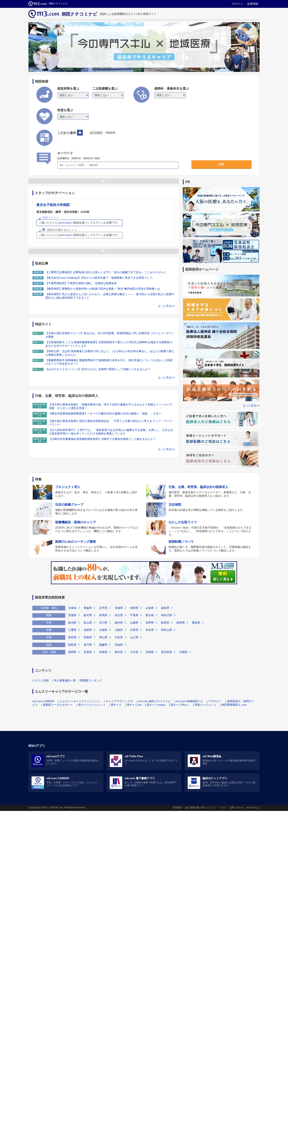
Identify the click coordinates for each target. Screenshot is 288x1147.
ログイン (237, 3)
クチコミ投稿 (40, 680)
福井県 (119, 622)
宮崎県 (150, 652)
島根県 (88, 637)
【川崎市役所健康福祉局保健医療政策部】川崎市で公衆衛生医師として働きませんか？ (102, 439)
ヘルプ (222, 807)
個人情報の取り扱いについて (200, 807)
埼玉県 (119, 615)
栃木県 (88, 615)
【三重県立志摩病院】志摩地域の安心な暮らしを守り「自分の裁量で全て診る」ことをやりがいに (105, 272)
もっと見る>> (166, 305)
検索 (221, 164)
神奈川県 (166, 615)
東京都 (150, 615)
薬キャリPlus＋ (179, 704)
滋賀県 (88, 629)
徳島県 (72, 644)
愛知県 (196, 622)
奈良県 (150, 629)
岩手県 (103, 607)
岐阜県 (165, 622)
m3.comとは (253, 807)
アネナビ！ (215, 701)
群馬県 (103, 615)
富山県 (88, 622)
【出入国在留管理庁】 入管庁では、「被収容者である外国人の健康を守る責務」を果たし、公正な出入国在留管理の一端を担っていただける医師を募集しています (111, 431)
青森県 (88, 607)
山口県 (134, 637)
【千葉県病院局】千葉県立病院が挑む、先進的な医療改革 (81, 283)
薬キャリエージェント (92, 704)
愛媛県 (103, 644)
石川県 (103, 622)
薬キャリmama (156, 704)
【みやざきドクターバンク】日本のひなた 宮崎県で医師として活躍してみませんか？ (97, 369)
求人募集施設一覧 (65, 680)
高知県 (119, 644)
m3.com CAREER (43, 701)
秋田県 (134, 607)
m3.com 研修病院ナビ (189, 701)
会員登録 (252, 3)
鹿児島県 (166, 652)
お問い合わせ (236, 807)
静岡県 (181, 622)
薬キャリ (116, 704)
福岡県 (72, 652)
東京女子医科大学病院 (53, 205)
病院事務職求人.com (234, 704)
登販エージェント (205, 704)
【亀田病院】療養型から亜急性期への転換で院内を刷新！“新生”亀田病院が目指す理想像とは (102, 288)
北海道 (72, 607)
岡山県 (103, 637)
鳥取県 (72, 637)
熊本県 (119, 652)
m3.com (66, 222)
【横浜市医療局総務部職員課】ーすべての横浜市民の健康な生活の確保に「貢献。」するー (105, 413)
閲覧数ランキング (91, 680)
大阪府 (119, 629)
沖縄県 (183, 652)
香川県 (88, 644)
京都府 (103, 629)
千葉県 (134, 615)
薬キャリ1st (134, 704)
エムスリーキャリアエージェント (80, 701)
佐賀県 (88, 652)
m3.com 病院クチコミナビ (154, 701)
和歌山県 (166, 629)
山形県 (150, 607)
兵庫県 (134, 629)
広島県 (119, 637)
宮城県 (119, 607)
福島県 (165, 607)
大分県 (134, 652)
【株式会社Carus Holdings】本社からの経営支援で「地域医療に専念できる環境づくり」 (100, 277)
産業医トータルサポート (58, 704)
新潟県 (72, 622)
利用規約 (177, 807)
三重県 (72, 629)
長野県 (150, 622)
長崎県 (103, 652)
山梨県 (134, 622)
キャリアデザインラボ (119, 701)
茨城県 (72, 615)
